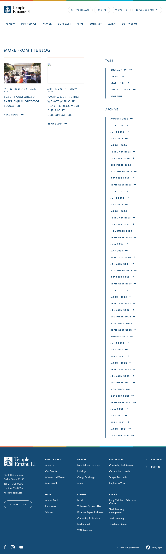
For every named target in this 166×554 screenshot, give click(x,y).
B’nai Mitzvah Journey (88, 465)
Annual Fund (51, 500)
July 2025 (117, 191)
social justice (121, 89)
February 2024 (121, 257)
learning (118, 83)
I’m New (9, 23)
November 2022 (121, 323)
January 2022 (120, 376)
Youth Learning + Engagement (117, 511)
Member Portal (149, 10)
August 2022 (119, 336)
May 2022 (117, 349)
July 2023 (117, 290)
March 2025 (119, 211)
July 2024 (117, 244)
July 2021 (117, 409)
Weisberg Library (117, 524)
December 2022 (121, 316)
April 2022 (118, 356)
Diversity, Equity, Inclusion (90, 512)
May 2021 (117, 415)
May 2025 (117, 204)
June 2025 (117, 198)
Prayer (47, 23)
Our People (51, 471)
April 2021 (118, 422)
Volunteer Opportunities (89, 506)
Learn (112, 23)
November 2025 (121, 171)
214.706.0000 (15, 483)
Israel (80, 500)
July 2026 (117, 125)
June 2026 (117, 132)
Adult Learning (116, 518)
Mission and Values (55, 477)
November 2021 (121, 389)
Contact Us (130, 23)
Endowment (51, 506)
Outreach (64, 23)
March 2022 (119, 363)
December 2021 (121, 382)
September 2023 (121, 283)
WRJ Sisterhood (85, 530)
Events (122, 10)
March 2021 (119, 429)
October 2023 (120, 277)
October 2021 (120, 396)
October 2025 (120, 178)
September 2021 (121, 402)
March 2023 (119, 297)
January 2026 (120, 158)
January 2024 (120, 264)
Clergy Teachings (86, 477)
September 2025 (121, 184)
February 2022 (121, 369)
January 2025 (120, 224)
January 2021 (120, 435)
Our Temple (29, 23)
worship (117, 96)
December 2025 (121, 165)
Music (80, 483)
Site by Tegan (157, 547)
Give (104, 10)
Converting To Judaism (88, 518)
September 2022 (121, 330)
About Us (49, 465)
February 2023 (121, 303)
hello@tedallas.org (13, 492)
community (119, 70)
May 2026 (117, 138)
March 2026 (119, 145)
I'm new (156, 459)
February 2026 (121, 151)
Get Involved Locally (119, 471)
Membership (51, 483)
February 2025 (121, 217)
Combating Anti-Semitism (121, 465)
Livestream (82, 10)
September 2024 (121, 237)
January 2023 (120, 310)
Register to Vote (117, 483)
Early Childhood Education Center (122, 502)
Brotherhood (83, 524)
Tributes (49, 512)
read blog (11, 114)
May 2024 (117, 250)
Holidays (81, 471)
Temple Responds (118, 477)
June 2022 (117, 343)
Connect (95, 23)
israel (115, 76)
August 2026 (119, 118)
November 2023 (121, 270)
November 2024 (121, 231)
